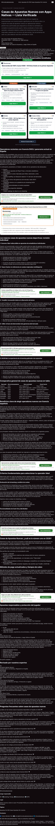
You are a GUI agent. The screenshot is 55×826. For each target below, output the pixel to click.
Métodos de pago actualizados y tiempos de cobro (22, 55)
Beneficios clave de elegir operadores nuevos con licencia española (23, 52)
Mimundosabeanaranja (7, 2)
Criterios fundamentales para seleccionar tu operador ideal (24, 52)
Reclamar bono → (44, 217)
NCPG (27, 797)
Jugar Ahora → (27, 77)
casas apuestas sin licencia (31, 444)
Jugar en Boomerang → (45, 197)
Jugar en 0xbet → (45, 350)
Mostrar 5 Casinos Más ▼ (27, 141)
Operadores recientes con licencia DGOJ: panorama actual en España (19, 49)
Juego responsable (48, 802)
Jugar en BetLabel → (45, 292)
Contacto (2, 804)
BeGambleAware (19, 797)
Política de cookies (28, 802)
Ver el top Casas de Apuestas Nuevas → (12, 38)
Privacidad (20, 802)
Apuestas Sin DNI (26, 2)
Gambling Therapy (8, 797)
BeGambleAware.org (36, 144)
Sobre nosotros (4, 802)
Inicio (19, 2)
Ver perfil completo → (6, 659)
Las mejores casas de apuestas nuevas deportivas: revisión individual (25, 49)
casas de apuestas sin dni (34, 520)
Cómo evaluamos (38, 802)
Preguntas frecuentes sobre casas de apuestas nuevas (28, 56)
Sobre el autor (12, 802)
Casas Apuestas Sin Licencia (39, 2)
